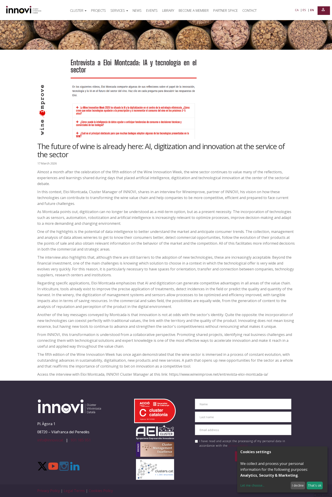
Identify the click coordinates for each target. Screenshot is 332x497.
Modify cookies (323, 495)
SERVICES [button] (118, 10)
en (312, 10)
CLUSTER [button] (77, 10)
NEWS (137, 10)
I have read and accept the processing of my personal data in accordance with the (242, 443)
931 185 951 (81, 440)
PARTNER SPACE (225, 10)
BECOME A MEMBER (194, 10)
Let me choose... (252, 485)
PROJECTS (98, 10)
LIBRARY (168, 10)
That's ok (314, 485)
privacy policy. (239, 446)
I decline (298, 485)
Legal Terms (75, 490)
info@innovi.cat (50, 440)
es (305, 10)
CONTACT (249, 10)
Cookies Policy (101, 490)
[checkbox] (196, 441)
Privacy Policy (49, 490)
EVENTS (152, 10)
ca (297, 10)
